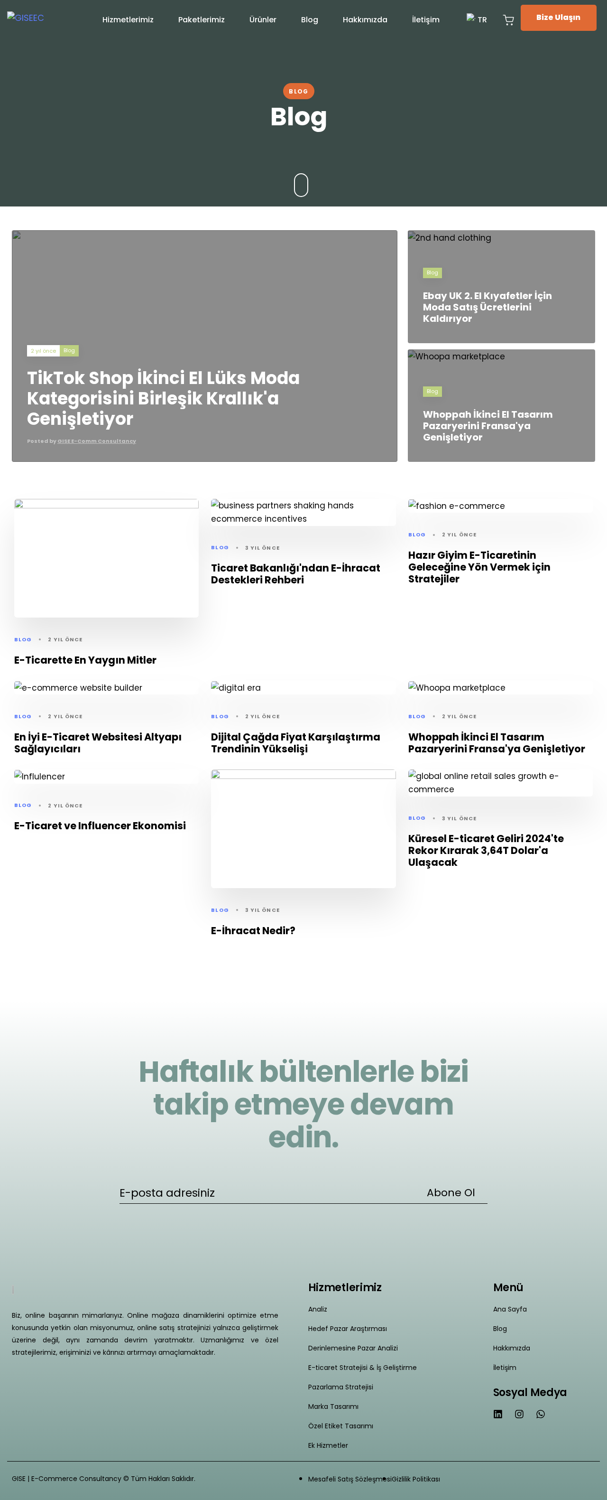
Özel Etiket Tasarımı (340, 1426)
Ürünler (262, 19)
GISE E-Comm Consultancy (96, 441)
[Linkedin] (498, 1414)
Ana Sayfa (510, 1309)
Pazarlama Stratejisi (340, 1387)
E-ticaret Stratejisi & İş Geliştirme (362, 1367)
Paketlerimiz (201, 19)
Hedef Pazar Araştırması (347, 1328)
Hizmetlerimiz (128, 19)
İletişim (426, 19)
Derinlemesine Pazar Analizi (353, 1348)
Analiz (317, 1309)
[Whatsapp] (540, 1414)
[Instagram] (519, 1414)
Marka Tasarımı (333, 1406)
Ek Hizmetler (328, 1445)
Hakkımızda (365, 19)
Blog (309, 19)
